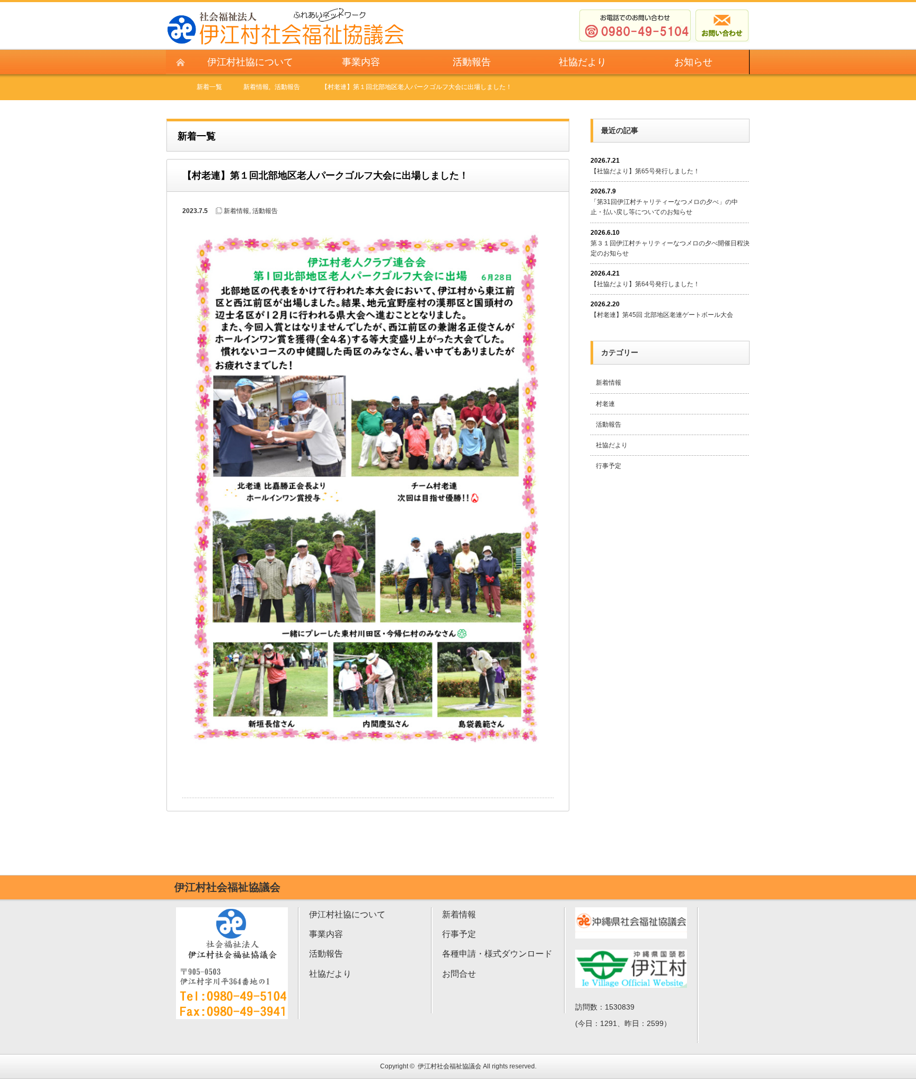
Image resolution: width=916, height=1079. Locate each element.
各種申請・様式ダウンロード (497, 953)
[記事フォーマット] (367, 489)
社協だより (612, 445)
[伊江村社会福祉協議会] (285, 12)
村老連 (605, 404)
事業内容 (326, 934)
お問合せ (459, 973)
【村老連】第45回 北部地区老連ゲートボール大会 (662, 315)
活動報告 (265, 211)
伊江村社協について (347, 914)
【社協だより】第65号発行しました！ (645, 171)
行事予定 (608, 466)
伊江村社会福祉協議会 (449, 1066)
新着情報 (236, 211)
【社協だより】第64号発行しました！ (645, 284)
